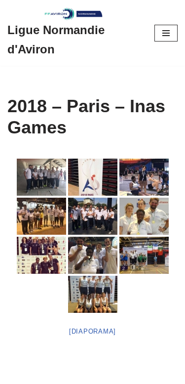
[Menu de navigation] (166, 33)
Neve (16, 374)
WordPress (92, 374)
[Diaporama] (92, 331)
